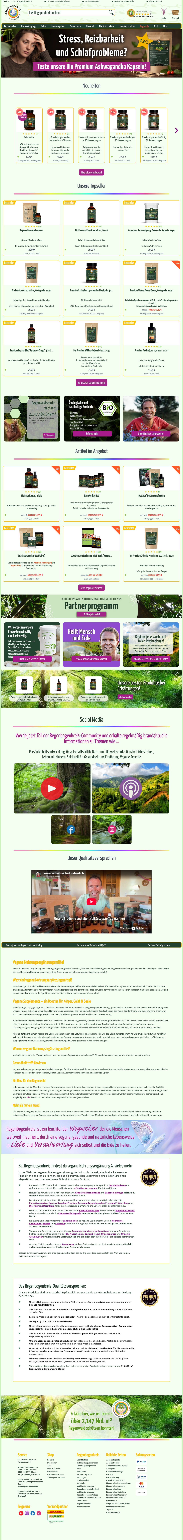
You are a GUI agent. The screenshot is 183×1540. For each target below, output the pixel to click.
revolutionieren (117, 1185)
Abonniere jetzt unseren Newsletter (151, 659)
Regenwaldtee (16, 565)
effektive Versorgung (86, 1188)
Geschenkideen (113, 1512)
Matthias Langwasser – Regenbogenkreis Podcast (88, 1487)
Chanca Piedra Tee (89, 1210)
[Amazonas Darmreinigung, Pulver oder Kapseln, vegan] (151, 213)
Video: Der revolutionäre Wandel (91, 659)
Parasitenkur (111, 1501)
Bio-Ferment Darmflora (41, 1205)
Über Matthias (82, 1460)
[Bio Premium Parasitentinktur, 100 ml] (91, 213)
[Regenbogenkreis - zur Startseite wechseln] (13, 12)
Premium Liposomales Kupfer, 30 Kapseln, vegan (123, 139)
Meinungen (81, 1478)
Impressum (52, 1463)
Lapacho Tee (70, 1220)
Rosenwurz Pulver (125, 1210)
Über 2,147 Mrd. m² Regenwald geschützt (19, 1)
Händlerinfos (82, 1501)
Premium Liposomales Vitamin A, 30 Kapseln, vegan (91, 139)
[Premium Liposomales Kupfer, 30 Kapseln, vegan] (123, 120)
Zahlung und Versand (55, 1478)
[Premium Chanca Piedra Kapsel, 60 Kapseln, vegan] (151, 273)
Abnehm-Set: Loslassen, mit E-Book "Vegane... (91, 555)
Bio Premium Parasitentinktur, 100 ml (91, 230)
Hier (29, 1097)
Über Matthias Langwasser (151, 433)
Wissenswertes (83, 1507)
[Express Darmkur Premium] (31, 213)
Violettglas (81, 1483)
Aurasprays (68, 1244)
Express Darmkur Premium (62, 1202)
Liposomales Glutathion (116, 1492)
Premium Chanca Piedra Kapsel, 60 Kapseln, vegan (151, 290)
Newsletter (81, 1472)
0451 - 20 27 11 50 (25, 1472)
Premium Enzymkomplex (91, 1202)
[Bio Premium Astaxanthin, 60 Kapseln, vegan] (31, 273)
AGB (49, 1466)
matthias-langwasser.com (87, 1463)
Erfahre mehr (49, 435)
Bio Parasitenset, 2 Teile (31, 495)
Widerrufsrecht (53, 1469)
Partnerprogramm (84, 1474)
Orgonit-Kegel (92, 1233)
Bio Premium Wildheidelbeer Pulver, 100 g (91, 350)
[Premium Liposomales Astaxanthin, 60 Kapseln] (60, 120)
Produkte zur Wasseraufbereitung (90, 1231)
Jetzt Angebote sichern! (91, 588)
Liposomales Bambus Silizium (118, 1483)
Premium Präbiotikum (117, 1202)
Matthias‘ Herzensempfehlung (152, 495)
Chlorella (60, 1223)
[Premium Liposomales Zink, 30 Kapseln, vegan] (154, 120)
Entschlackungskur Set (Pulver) (31, 555)
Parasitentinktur (38, 1202)
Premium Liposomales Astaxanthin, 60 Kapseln (60, 139)
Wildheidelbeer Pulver (115, 1507)
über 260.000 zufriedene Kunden (124, 1)
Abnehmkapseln (113, 1460)
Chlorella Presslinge (114, 1472)
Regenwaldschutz (84, 1504)
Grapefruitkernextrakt (87, 1192)
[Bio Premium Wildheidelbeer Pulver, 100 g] (91, 333)
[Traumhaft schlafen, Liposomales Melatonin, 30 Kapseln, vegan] (91, 273)
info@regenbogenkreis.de (29, 1474)
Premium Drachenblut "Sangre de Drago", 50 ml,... (31, 350)
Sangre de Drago (114, 1192)
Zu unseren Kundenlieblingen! (91, 382)
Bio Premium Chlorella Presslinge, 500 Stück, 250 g (152, 555)
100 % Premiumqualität (91, 1)
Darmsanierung (112, 1478)
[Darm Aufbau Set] (91, 478)
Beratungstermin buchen (28, 1487)
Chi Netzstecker (74, 1233)
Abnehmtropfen (112, 1463)
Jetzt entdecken (125, 697)
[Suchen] (111, 12)
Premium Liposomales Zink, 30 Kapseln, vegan (154, 139)
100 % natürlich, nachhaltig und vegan (58, 1)
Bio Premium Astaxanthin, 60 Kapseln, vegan (31, 290)
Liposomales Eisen (114, 1489)
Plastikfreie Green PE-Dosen (32, 659)
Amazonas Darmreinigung (43, 562)
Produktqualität (83, 1480)
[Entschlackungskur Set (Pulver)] (31, 538)
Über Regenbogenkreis (86, 1466)
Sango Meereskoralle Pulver (118, 1504)
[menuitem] (71, 13)
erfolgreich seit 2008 (155, 1)
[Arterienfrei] (29, 120)
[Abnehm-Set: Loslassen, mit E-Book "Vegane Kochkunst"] (91, 538)
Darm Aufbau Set (91, 495)
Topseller (110, 1510)
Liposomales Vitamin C (115, 1498)
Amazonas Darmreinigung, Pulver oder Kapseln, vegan (151, 230)
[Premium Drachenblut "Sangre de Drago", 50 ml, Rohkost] (31, 333)
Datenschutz (52, 1472)
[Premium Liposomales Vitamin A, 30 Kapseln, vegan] (91, 120)
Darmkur (109, 1474)
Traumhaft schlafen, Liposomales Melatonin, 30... (91, 290)
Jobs (79, 1469)
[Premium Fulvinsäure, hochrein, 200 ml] (151, 333)
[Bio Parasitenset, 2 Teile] (31, 478)
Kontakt (50, 1460)
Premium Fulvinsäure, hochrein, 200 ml (151, 350)
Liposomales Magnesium (116, 1495)
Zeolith (46, 1223)
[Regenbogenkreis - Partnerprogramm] (91, 606)
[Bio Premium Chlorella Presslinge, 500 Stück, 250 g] (151, 538)
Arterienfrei (29, 137)
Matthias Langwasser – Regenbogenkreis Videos (87, 1493)
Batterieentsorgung (55, 1474)
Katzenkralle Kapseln (69, 1213)
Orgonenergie (108, 1233)
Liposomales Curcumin (115, 1486)
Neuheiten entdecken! (91, 172)
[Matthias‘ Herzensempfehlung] (151, 478)
